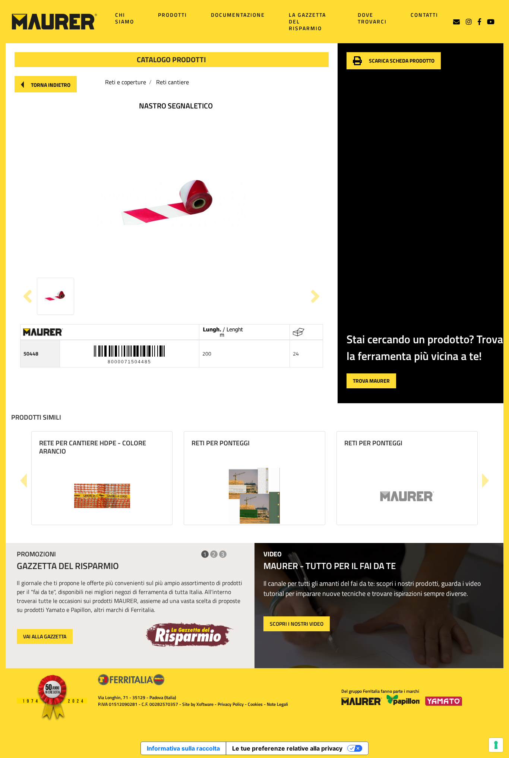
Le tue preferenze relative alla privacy (287, 748)
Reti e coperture (125, 82)
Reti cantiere (172, 82)
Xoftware (205, 704)
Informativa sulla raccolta (183, 748)
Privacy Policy (231, 704)
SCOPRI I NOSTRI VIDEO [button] (296, 624)
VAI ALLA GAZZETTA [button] (44, 636)
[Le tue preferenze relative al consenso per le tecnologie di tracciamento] (496, 745)
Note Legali (277, 704)
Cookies (255, 704)
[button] (46, 84)
